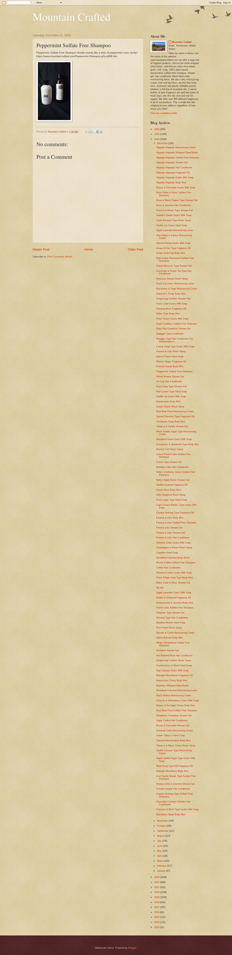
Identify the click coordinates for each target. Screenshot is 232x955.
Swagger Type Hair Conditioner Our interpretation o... (174, 340)
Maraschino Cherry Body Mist (171, 680)
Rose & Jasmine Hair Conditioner (173, 205)
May (159, 850)
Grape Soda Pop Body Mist (170, 253)
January (161, 870)
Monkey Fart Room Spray (169, 449)
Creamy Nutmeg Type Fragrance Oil (175, 512)
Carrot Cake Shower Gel (169, 462)
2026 (157, 129)
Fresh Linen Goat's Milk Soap (171, 303)
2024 (157, 139)
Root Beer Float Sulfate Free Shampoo (176, 710)
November (162, 820)
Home (88, 249)
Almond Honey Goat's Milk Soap (173, 243)
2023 (157, 877)
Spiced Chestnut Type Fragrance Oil (175, 416)
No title (160, 587)
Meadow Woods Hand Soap (170, 622)
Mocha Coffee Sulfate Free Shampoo (175, 562)
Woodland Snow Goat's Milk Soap (174, 439)
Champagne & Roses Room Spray (174, 547)
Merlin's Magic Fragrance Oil (171, 361)
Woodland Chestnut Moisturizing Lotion (176, 690)
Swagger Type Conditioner (170, 333)
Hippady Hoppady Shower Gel (172, 162)
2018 (157, 902)
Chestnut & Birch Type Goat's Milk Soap (177, 809)
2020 (157, 892)
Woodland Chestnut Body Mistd (172, 557)
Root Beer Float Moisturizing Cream (175, 411)
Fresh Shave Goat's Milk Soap (172, 318)
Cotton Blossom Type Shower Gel (174, 266)
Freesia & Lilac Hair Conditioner (172, 537)
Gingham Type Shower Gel (170, 612)
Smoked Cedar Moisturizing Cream (174, 730)
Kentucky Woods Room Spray (172, 278)
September (163, 831)
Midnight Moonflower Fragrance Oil (174, 675)
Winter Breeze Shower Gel (170, 376)
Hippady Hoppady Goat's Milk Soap (174, 177)
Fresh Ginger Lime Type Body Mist (174, 577)
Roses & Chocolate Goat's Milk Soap (175, 187)
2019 (157, 897)
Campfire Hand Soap (167, 552)
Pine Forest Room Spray (169, 627)
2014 (157, 922)
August (161, 835)
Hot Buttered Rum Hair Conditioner (174, 655)
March (160, 861)
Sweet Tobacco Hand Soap (170, 735)
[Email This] (87, 132)
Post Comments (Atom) (59, 256)
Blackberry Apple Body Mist (170, 814)
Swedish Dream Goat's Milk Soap (173, 215)
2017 (157, 907)
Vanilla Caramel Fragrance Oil (171, 484)
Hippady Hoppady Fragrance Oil (173, 172)
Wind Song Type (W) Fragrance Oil (174, 766)
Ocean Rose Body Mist (168, 490)
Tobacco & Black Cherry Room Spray (176, 745)
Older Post (135, 249)
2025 (157, 134)
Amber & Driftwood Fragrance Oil (173, 597)
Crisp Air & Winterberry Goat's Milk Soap (177, 700)
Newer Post (41, 249)
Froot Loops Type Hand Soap (171, 499)
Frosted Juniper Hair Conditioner (173, 788)
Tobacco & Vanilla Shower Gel (172, 426)
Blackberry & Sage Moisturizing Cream (176, 288)
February (162, 865)
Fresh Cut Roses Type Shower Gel (174, 210)
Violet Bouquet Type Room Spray (173, 220)
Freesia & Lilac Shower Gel (170, 532)
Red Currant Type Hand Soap (171, 391)
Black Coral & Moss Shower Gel (173, 582)
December (162, 143)
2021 (157, 887)
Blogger (132, 948)
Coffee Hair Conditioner (168, 567)
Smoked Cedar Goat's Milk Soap (173, 542)
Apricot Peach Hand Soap (169, 356)
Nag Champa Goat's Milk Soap (172, 670)
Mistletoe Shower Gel (167, 650)
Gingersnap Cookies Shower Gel (173, 298)
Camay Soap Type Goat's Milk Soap (175, 346)
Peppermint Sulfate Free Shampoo (174, 371)
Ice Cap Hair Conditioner (169, 381)
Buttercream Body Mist (168, 401)
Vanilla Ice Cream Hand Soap (171, 225)
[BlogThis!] (91, 132)
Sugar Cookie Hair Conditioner (172, 720)
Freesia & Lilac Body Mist (169, 517)
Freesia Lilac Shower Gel (169, 527)
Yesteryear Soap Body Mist (170, 421)
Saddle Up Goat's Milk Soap (171, 396)
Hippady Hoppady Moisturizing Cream (176, 147)
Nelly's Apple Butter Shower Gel (173, 480)
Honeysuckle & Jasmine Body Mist (174, 602)
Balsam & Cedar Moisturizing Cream (175, 632)
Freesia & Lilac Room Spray (171, 351)
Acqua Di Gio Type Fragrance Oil (173, 248)
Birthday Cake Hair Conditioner (172, 467)
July (159, 840)
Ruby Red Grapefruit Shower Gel (173, 328)
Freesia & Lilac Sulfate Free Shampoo (176, 522)
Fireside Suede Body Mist (169, 366)
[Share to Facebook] (98, 132)
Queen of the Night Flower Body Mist (175, 705)
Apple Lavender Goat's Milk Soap (173, 592)
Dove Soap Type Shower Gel (171, 386)
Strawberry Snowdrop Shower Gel (173, 715)
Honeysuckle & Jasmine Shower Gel (175, 784)
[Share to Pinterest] (101, 132)
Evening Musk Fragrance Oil (171, 308)
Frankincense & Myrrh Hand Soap (174, 665)
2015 (157, 917)
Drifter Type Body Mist (168, 313)
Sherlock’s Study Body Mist (171, 293)
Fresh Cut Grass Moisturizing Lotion (175, 283)
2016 (157, 912)
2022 (157, 882)
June (160, 846)
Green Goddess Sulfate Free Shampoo (176, 323)
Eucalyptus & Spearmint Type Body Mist (177, 444)
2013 (157, 927)
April (159, 855)
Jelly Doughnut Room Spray (171, 494)
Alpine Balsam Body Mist (169, 637)
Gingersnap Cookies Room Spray (173, 660)
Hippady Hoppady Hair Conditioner (174, 167)
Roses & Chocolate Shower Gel (172, 725)
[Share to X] (94, 132)
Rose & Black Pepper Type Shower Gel (177, 200)
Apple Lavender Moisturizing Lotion (174, 230)
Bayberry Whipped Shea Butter (172, 685)
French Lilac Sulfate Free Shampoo (174, 607)
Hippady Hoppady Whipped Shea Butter (177, 152)
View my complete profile (163, 113)
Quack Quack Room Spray (170, 406)
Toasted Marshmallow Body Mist (173, 740)
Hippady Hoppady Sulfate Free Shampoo (177, 157)
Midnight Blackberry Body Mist (172, 771)
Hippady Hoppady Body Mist (171, 182)
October (161, 825)
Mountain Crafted (72, 16)
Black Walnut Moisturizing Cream (173, 695)
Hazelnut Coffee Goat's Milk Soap (174, 572)
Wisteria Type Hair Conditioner (172, 617)
